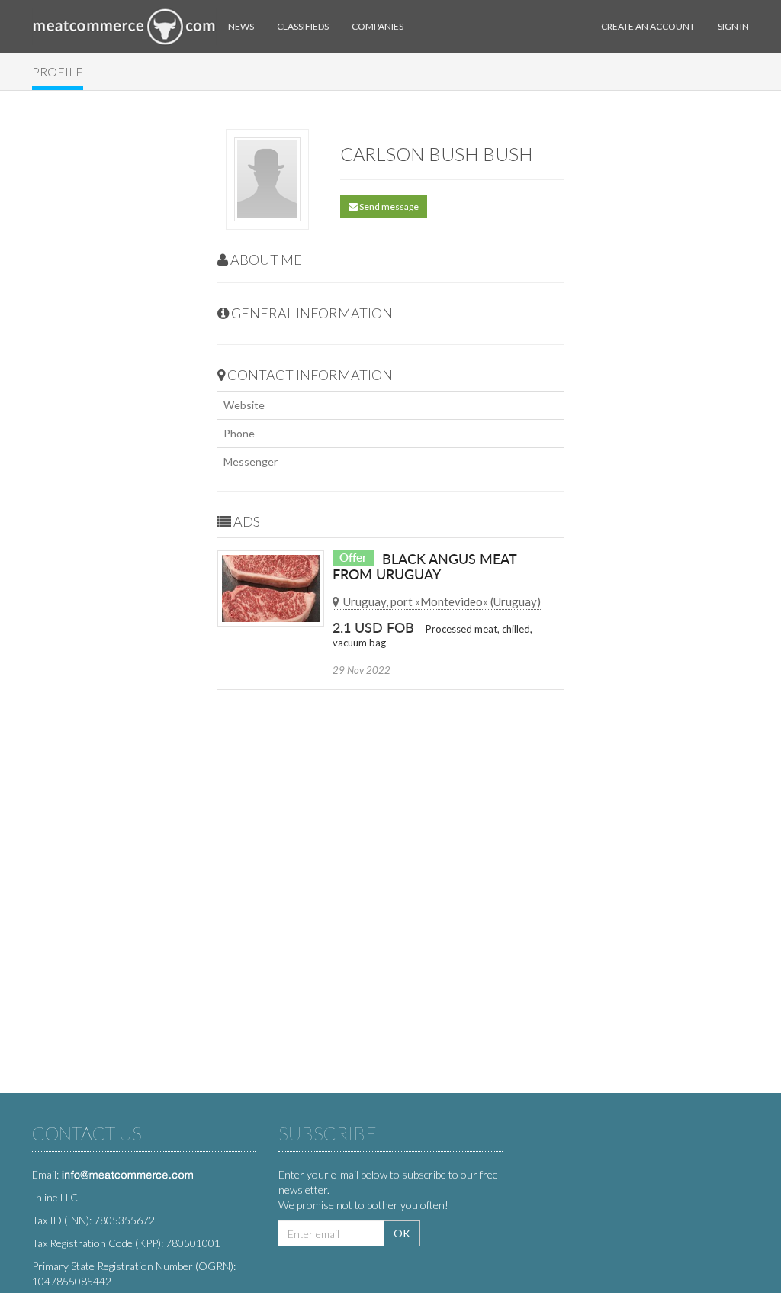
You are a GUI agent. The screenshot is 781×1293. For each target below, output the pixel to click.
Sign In (733, 26)
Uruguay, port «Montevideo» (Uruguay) (442, 601)
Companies (377, 26)
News (241, 26)
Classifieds (303, 26)
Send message (388, 206)
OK (402, 1233)
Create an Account (648, 26)
